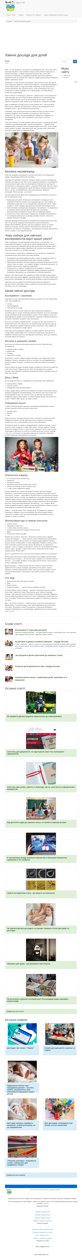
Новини (20, 15)
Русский (66, 77)
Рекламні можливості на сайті (42, 1232)
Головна (9, 21)
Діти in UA (20, 2)
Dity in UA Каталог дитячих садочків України (45, 1190)
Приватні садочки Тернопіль (42, 1221)
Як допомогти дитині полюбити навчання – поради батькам (41, 641)
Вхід (75, 82)
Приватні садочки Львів (42, 1215)
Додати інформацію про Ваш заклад (56, 15)
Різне (6, 63)
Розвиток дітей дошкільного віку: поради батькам (37, 666)
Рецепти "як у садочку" (33, 15)
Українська (66, 75)
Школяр (46, 1203)
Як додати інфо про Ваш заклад (42, 1229)
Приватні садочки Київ (42, 1212)
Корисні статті (11, 15)
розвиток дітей (9, 611)
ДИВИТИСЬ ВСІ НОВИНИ (16, 1175)
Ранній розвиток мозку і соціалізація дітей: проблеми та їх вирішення (41, 678)
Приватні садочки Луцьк (42, 1218)
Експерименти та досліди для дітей (31, 630)
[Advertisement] (41, 39)
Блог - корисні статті (42, 1235)
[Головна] (10, 6)
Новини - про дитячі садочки (42, 1238)
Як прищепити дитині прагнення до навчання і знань (39, 655)
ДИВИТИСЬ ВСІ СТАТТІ (16, 1011)
